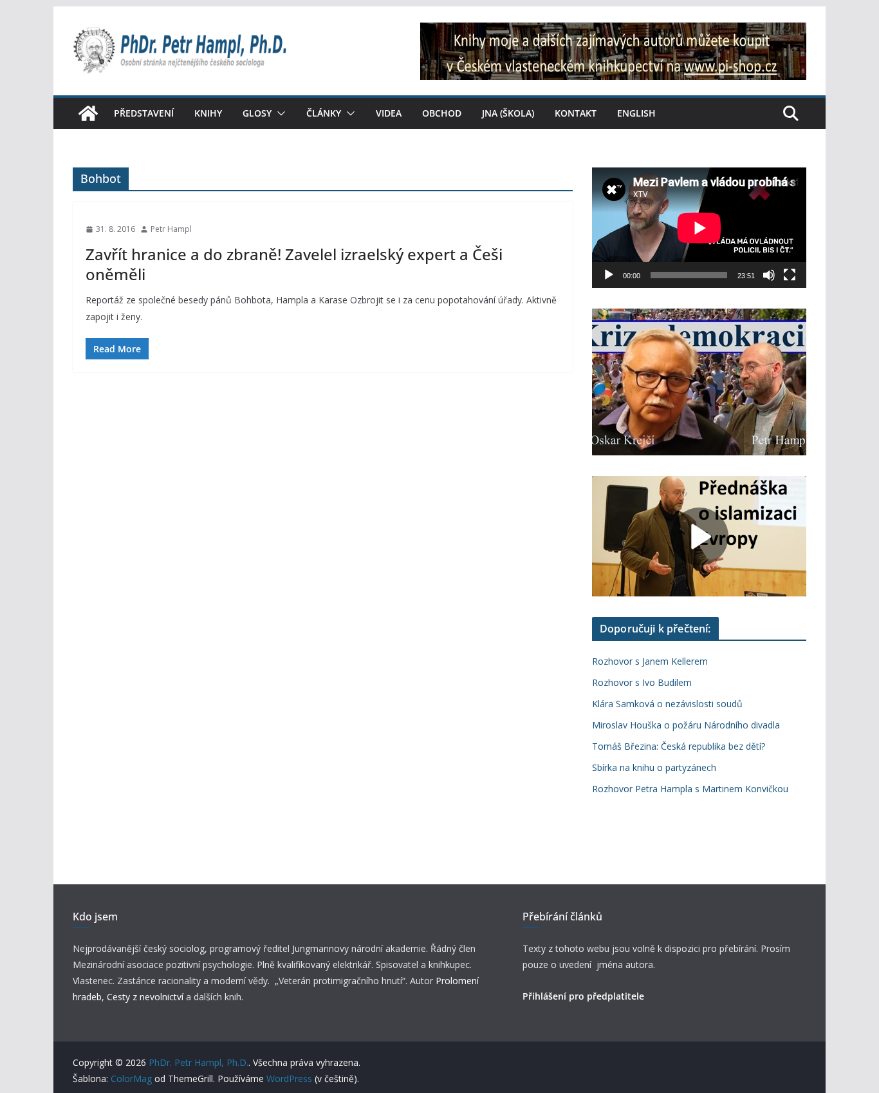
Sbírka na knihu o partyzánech (654, 767)
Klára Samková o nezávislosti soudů (667, 704)
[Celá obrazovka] (789, 275)
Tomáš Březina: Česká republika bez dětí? (678, 746)
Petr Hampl (171, 228)
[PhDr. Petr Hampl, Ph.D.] (88, 113)
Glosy (257, 113)
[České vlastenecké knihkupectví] (613, 31)
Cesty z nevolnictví (146, 997)
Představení (144, 113)
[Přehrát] (608, 275)
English (636, 113)
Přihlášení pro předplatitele (583, 996)
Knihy (208, 113)
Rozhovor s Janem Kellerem (650, 661)
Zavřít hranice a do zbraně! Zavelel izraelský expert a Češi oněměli (294, 264)
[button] (279, 113)
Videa (389, 113)
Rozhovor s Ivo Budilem (642, 682)
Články (323, 113)
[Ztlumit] (769, 275)
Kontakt (576, 113)
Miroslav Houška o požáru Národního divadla (686, 725)
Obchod (441, 113)
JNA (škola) (508, 113)
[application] (699, 227)
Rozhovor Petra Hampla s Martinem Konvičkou (690, 789)
